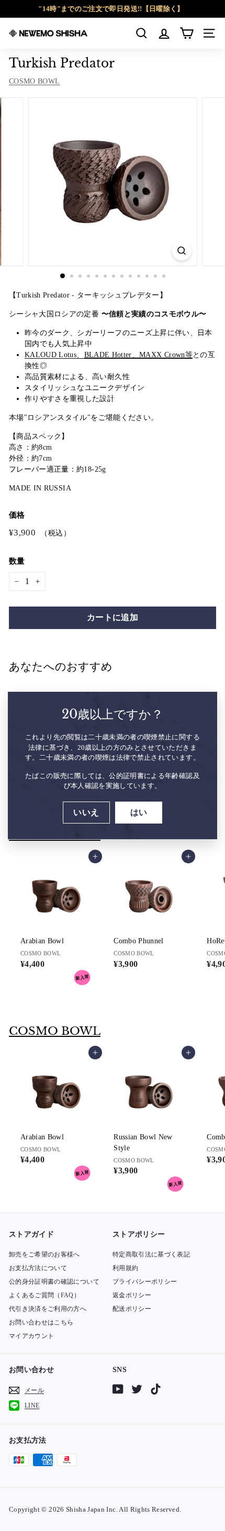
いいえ (86, 812)
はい (139, 812)
